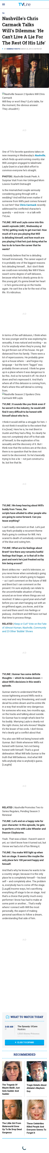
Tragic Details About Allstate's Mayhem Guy (36, 1088)
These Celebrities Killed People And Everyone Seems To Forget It (36, 1128)
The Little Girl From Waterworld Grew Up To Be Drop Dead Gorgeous (12, 1128)
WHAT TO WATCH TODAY (26, 1017)
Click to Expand (25, 1042)
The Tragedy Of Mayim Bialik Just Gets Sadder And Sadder (11, 1089)
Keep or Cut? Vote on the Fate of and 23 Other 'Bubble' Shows (24, 627)
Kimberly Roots (13, 49)
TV (3, 13)
